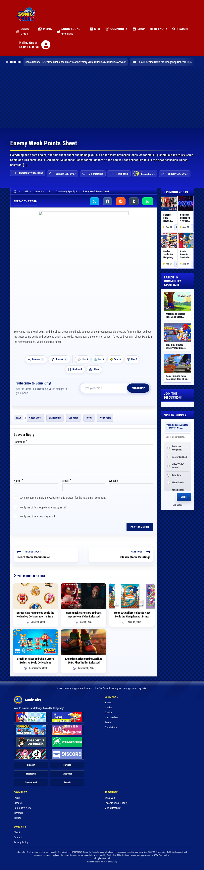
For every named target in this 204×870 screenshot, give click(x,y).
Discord (18, 802)
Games (108, 702)
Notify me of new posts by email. (38, 516)
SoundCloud (31, 782)
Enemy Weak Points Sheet (96, 191)
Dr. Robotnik (55, 417)
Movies (108, 707)
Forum (17, 797)
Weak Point (105, 417)
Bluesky (31, 765)
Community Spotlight (31, 172)
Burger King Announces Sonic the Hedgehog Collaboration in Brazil (35, 614)
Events (108, 722)
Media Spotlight (113, 807)
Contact (18, 837)
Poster (89, 417)
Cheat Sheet (35, 417)
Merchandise (111, 717)
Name (18, 480)
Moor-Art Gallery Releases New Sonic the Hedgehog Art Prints (132, 614)
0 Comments (96, 173)
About (17, 832)
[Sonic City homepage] (26, 16)
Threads (67, 765)
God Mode (73, 417)
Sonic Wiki (110, 797)
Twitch (67, 782)
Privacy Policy (21, 842)
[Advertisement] (102, 98)
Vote (184, 497)
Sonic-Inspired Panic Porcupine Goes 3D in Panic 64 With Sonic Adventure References (177, 380)
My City (17, 817)
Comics (108, 712)
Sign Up (34, 46)
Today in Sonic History (116, 802)
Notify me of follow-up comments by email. (43, 507)
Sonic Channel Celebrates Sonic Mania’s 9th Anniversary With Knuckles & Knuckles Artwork (76, 62)
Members (18, 812)
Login (22, 46)
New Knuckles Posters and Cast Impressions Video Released (83, 614)
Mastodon (31, 773)
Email (66, 480)
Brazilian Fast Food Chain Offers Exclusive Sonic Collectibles (35, 660)
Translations (111, 727)
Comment (20, 441)
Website (113, 480)
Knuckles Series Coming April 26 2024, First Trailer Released (83, 660)
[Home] (16, 191)
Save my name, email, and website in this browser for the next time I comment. (63, 497)
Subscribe (138, 388)
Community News (22, 807)
